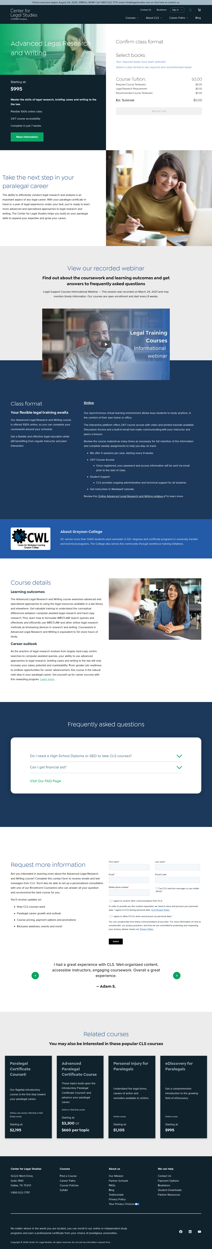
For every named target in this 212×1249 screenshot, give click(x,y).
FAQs (112, 1185)
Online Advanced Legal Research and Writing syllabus (130, 496)
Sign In (175, 10)
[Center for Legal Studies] (25, 14)
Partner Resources (169, 1194)
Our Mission (116, 1176)
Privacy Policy (117, 1199)
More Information (27, 137)
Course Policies (69, 1185)
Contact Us (164, 1176)
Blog (198, 18)
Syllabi (64, 1190)
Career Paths (177, 18)
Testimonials (116, 1194)
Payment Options (168, 1180)
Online (89, 403)
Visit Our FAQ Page (45, 781)
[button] (35, 975)
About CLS (152, 18)
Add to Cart (159, 111)
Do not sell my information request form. (91, 1242)
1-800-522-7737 (20, 1192)
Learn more (47, 679)
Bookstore (164, 1185)
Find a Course (68, 1176)
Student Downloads (170, 1190)
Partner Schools (118, 1180)
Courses (130, 18)
